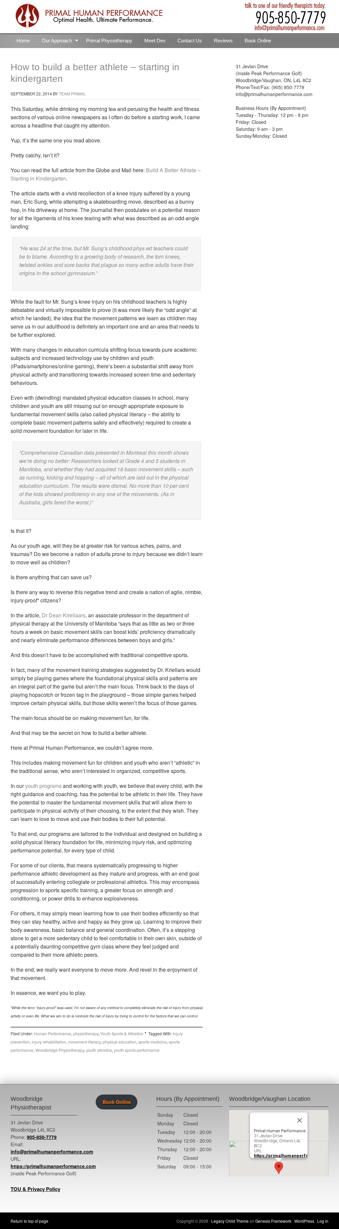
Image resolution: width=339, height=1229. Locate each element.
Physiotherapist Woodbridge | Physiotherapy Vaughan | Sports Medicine (169, 16)
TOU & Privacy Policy (35, 1189)
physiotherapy (85, 1033)
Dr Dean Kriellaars (63, 615)
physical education (119, 1042)
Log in (322, 1221)
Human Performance (52, 1033)
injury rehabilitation (49, 1042)
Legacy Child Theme (230, 1221)
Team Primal (72, 93)
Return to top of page (29, 1221)
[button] (279, 1168)
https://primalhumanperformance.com (53, 1166)
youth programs (44, 786)
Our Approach (54, 42)
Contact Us (189, 40)
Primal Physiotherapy (109, 40)
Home (23, 40)
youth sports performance (137, 1050)
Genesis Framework (273, 1221)
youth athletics (99, 1050)
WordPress (304, 1221)
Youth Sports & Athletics (121, 1033)
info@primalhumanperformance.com (52, 1151)
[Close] (300, 1120)
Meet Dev (155, 40)
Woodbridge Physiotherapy (59, 1050)
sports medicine (152, 1042)
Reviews (223, 40)
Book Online (258, 40)
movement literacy (84, 1042)
